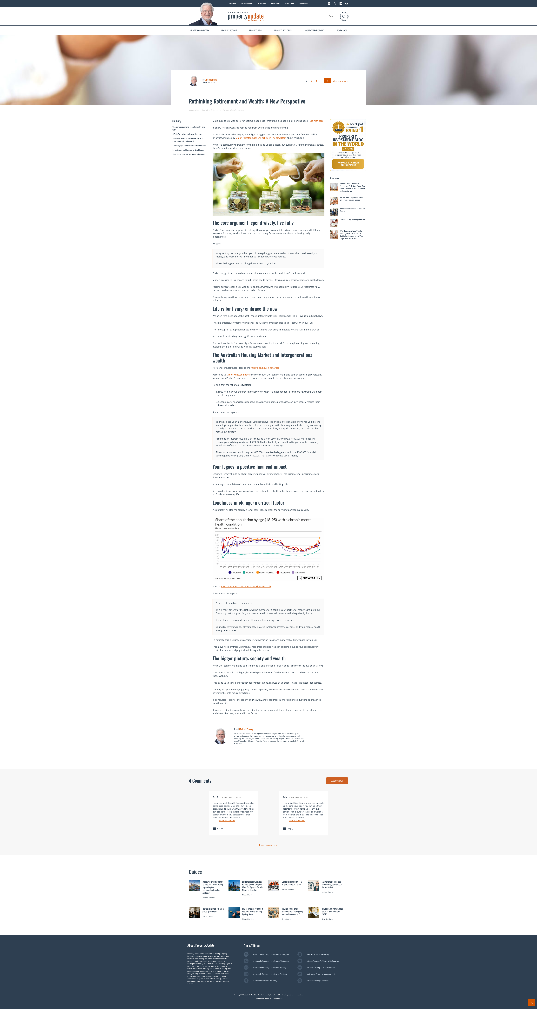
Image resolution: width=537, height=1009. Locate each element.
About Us (232, 3)
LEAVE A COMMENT (337, 780)
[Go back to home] (245, 16)
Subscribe (262, 3)
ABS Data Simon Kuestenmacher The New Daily (246, 586)
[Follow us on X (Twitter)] (335, 3)
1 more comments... (268, 845)
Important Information (294, 995)
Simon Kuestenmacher (239, 374)
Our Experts (275, 3)
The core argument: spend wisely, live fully (188, 128)
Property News (255, 30)
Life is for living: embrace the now (187, 134)
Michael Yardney (247, 3)
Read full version (227, 820)
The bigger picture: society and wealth (188, 154)
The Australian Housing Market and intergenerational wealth (187, 140)
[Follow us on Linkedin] (341, 3)
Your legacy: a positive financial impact (189, 145)
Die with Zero (317, 120)
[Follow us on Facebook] (329, 3)
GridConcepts (277, 998)
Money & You (341, 30)
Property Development (314, 30)
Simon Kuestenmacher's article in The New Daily (261, 137)
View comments (340, 81)
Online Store (289, 3)
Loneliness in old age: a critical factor (188, 150)
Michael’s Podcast (229, 30)
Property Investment (283, 30)
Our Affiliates (252, 945)
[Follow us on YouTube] (347, 3)
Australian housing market (265, 367)
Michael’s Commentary (199, 30)
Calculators (303, 3)
